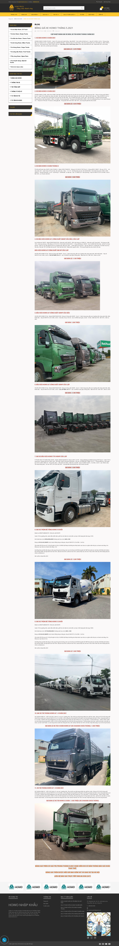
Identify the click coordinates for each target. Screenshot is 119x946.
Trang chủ (45, 901)
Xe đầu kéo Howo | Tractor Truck (20, 38)
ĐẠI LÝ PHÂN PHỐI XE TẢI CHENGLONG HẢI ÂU (72, 913)
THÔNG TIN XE (15, 82)
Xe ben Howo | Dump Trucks (19, 34)
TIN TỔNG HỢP (15, 87)
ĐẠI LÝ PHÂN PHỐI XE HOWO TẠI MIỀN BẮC (71, 905)
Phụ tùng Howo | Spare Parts (19, 56)
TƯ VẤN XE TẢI (15, 96)
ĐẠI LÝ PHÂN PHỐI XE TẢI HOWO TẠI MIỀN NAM (72, 911)
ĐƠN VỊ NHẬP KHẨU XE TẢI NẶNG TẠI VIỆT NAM (71, 901)
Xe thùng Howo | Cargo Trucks (20, 47)
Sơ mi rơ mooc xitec (17, 67)
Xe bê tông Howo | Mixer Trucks (20, 43)
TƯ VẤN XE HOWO (16, 100)
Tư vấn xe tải (46, 906)
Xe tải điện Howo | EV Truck (19, 29)
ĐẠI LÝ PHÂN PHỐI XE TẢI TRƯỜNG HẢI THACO (72, 916)
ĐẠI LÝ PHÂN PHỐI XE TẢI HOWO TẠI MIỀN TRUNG (71, 908)
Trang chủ (11, 18)
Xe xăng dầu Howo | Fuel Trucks (20, 52)
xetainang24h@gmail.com (95, 910)
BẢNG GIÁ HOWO (18, 18)
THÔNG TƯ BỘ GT (16, 91)
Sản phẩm (45, 903)
